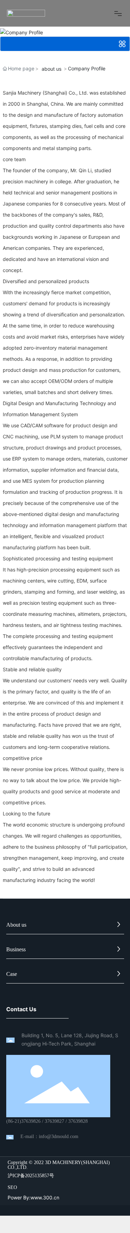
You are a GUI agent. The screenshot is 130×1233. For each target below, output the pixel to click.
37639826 (31, 1121)
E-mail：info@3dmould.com (49, 1136)
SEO (12, 1187)
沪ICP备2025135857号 (31, 1175)
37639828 (78, 1121)
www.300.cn (45, 1197)
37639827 (54, 1121)
